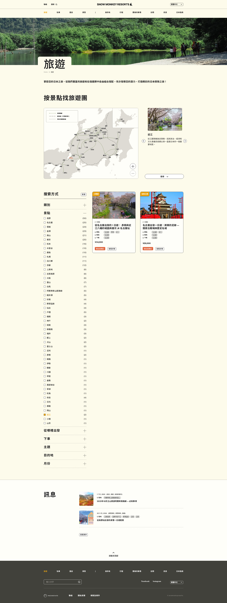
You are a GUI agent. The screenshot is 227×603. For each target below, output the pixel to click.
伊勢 (66, 363)
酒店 (71, 12)
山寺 (66, 423)
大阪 (66, 278)
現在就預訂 (100, 249)
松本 (66, 244)
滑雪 (84, 12)
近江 (66, 415)
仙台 (66, 308)
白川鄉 (66, 261)
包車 (58, 12)
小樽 (66, 419)
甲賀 (66, 376)
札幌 (66, 257)
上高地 (66, 269)
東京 (66, 240)
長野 (66, 218)
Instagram (157, 581)
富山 (66, 282)
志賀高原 (66, 274)
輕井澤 (66, 295)
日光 (66, 402)
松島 (66, 393)
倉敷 (66, 380)
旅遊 (45, 12)
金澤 (66, 231)
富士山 (66, 346)
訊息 (165, 12)
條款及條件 (95, 595)
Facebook (145, 581)
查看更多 (83, 535)
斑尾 (66, 325)
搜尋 (162, 176)
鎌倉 (66, 368)
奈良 (66, 398)
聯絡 (45, 4)
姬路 (66, 359)
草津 (66, 389)
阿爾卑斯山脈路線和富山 (112, 498)
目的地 (107, 12)
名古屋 (66, 222)
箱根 (66, 316)
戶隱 (66, 312)
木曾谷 (66, 248)
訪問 (152, 12)
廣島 (66, 252)
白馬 (66, 287)
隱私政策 (81, 595)
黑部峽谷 (66, 385)
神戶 (66, 321)
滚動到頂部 (113, 556)
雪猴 (66, 227)
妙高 (66, 299)
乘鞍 (66, 406)
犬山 (66, 342)
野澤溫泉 (66, 304)
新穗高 (66, 329)
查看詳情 (112, 249)
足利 (66, 351)
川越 (66, 372)
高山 (66, 235)
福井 (66, 333)
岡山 (66, 410)
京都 (66, 265)
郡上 (66, 338)
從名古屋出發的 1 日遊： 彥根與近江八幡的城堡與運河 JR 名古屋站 (113, 227)
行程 (121, 12)
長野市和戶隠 (116, 517)
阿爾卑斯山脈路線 (66, 291)
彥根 (66, 355)
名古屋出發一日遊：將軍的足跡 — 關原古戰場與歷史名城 (161, 227)
